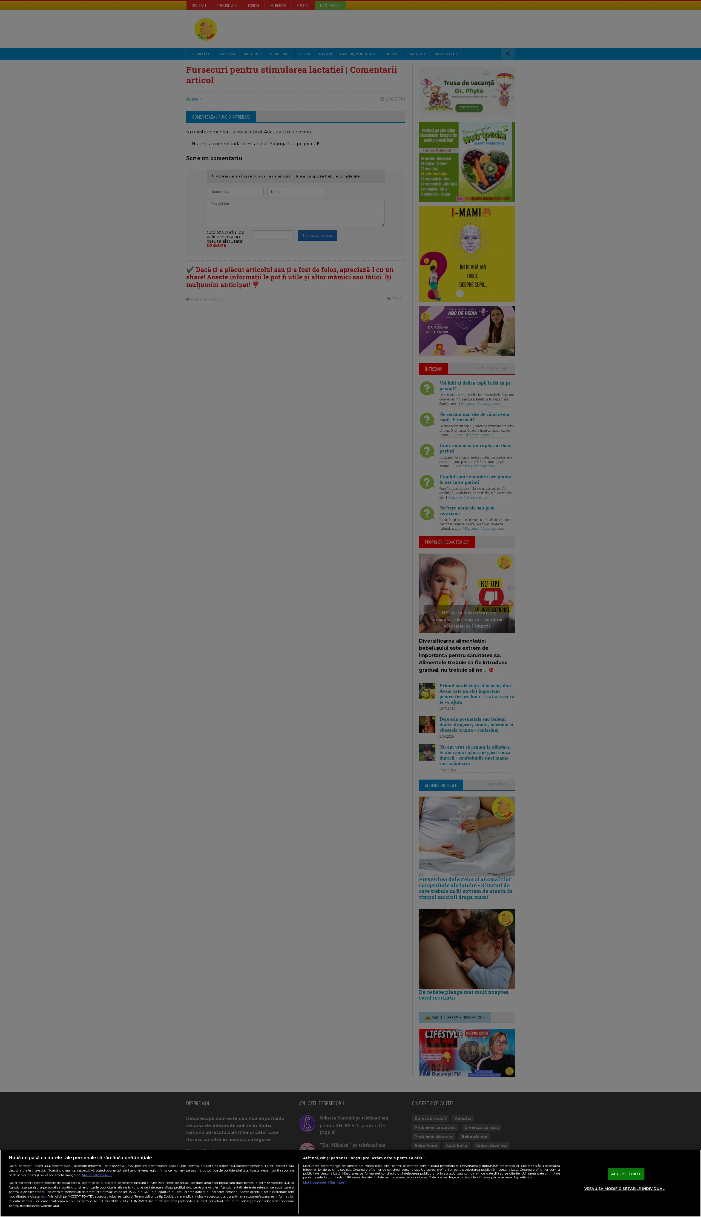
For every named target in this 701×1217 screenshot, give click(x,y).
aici (43, 1196)
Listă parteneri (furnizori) (325, 1182)
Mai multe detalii (97, 1175)
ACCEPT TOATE (626, 1174)
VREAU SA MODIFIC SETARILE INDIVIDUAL (624, 1188)
